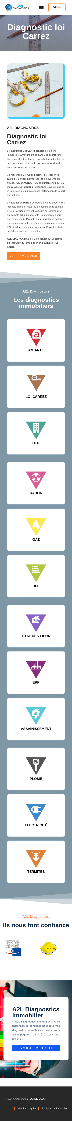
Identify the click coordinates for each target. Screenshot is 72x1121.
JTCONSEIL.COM (36, 1099)
